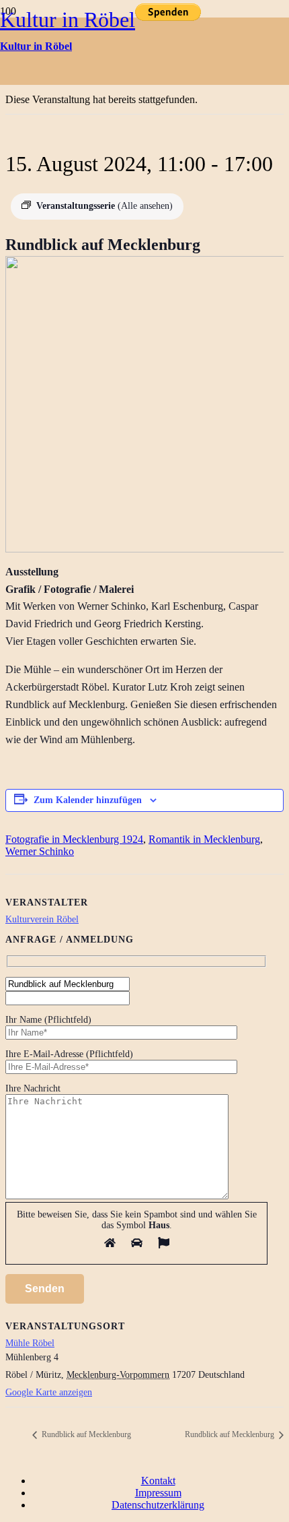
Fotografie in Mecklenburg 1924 (74, 839)
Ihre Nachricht (32, 1088)
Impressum (158, 1492)
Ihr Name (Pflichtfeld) (48, 1020)
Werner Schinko (39, 851)
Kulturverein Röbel (42, 919)
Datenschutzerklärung (158, 1505)
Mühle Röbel (29, 1343)
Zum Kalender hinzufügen (88, 800)
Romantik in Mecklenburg (204, 839)
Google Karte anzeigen (48, 1392)
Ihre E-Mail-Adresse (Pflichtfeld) (69, 1054)
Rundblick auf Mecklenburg (85, 1434)
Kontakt (158, 1480)
